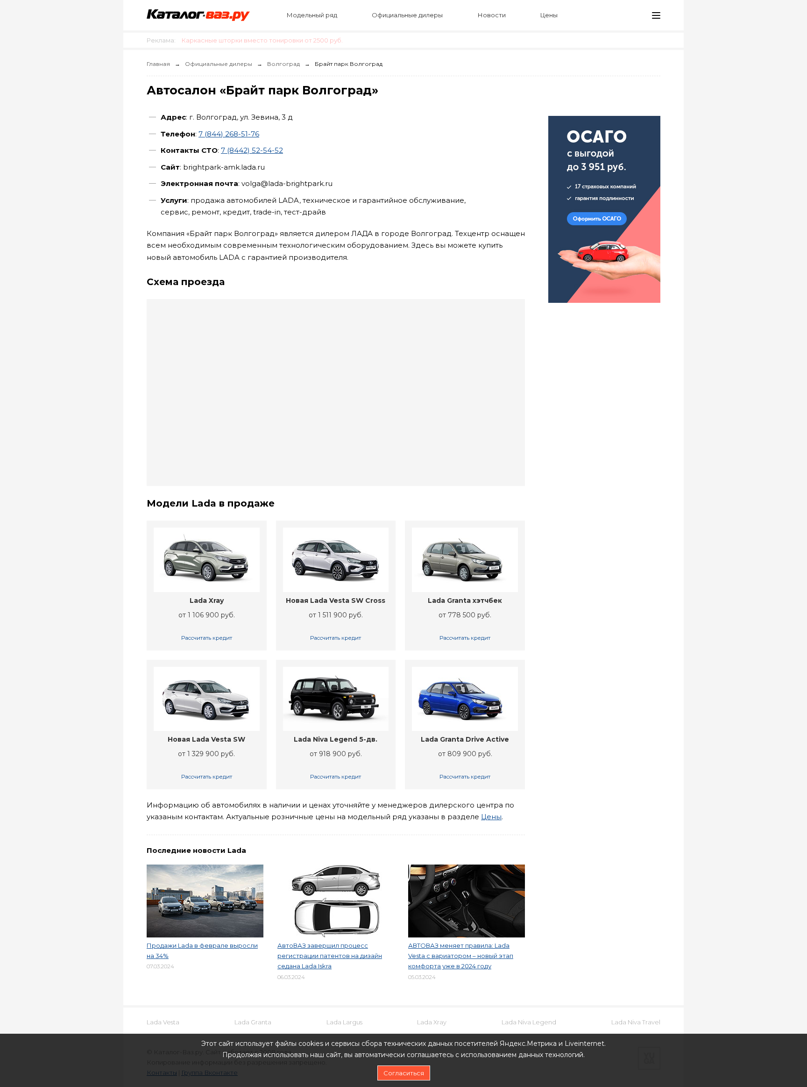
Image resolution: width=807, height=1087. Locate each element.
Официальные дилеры (407, 15)
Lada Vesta (163, 1022)
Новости (492, 15)
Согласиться (403, 1073)
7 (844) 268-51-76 (228, 133)
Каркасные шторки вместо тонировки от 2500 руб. (262, 40)
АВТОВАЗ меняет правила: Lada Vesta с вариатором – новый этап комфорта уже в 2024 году (460, 956)
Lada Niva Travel (635, 1022)
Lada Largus (344, 1022)
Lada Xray (431, 1022)
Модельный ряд (312, 15)
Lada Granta (252, 1022)
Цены (549, 15)
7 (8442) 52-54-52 (252, 150)
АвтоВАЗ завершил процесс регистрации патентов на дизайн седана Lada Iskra (329, 956)
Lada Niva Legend (529, 1022)
